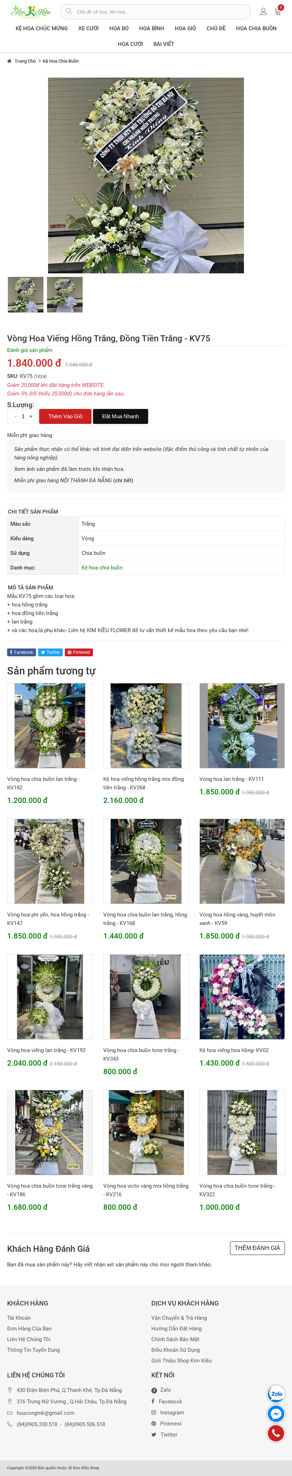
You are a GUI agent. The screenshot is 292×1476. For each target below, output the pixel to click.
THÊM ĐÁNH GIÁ (257, 1248)
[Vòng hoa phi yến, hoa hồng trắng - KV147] (49, 861)
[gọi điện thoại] (276, 1433)
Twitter (169, 1435)
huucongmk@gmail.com (45, 1413)
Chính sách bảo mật (175, 1339)
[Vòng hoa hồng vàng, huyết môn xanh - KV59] (242, 861)
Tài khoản (19, 1318)
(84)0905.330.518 (37, 1424)
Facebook (170, 1401)
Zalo (162, 1390)
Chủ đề (216, 28)
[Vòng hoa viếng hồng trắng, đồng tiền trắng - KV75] (25, 294)
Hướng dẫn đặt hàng (176, 1328)
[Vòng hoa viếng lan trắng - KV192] (49, 996)
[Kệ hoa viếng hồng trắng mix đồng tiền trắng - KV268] (146, 725)
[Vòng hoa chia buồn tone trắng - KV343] (146, 996)
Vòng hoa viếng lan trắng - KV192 (46, 1050)
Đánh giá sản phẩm (29, 350)
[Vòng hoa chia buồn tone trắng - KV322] (242, 1132)
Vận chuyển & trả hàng (179, 1318)
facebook (23, 652)
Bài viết (163, 44)
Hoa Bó (119, 28)
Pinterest (171, 1424)
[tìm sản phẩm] (69, 12)
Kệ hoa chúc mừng (42, 28)
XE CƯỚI (88, 28)
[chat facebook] (276, 1414)
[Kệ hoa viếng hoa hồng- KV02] (242, 996)
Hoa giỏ (185, 28)
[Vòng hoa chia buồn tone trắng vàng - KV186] (49, 1132)
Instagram (172, 1412)
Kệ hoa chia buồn (102, 567)
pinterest (81, 652)
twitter (53, 652)
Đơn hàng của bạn (29, 1328)
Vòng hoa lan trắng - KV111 (231, 779)
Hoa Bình (151, 28)
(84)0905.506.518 (84, 1424)
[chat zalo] (276, 1394)
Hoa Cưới (130, 44)
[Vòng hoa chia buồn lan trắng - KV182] (49, 725)
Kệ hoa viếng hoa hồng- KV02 (233, 1050)
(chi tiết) (123, 480)
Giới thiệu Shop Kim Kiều (181, 1361)
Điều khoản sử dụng (175, 1350)
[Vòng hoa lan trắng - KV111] (242, 725)
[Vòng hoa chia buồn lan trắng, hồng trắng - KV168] (146, 861)
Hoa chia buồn (256, 28)
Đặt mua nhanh (120, 416)
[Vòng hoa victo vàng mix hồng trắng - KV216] (146, 1132)
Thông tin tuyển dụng (33, 1350)
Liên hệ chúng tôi (29, 1339)
